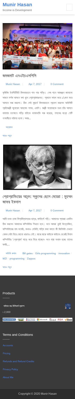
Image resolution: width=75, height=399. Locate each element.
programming (17, 258)
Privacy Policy (10, 369)
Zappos (31, 258)
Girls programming (45, 253)
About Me (8, 377)
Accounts (8, 345)
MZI (5, 258)
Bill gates (27, 253)
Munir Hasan (17, 4)
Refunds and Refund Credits (18, 361)
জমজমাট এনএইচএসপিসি (19, 75)
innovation (64, 253)
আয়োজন (9, 127)
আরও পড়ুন (7, 135)
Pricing (6, 353)
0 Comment (56, 84)
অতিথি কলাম (11, 253)
